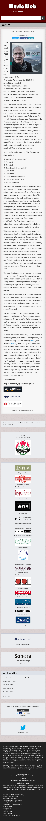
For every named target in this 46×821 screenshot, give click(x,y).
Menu (7, 25)
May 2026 (6, 692)
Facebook (24, 38)
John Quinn (15, 796)
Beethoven (22, 410)
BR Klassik (28, 410)
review (32, 341)
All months (6, 696)
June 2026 (6, 688)
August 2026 (7, 681)
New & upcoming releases (23, 487)
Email (32, 38)
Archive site (9, 762)
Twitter (16, 38)
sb (32, 410)
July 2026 (6, 685)
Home (13, 32)
